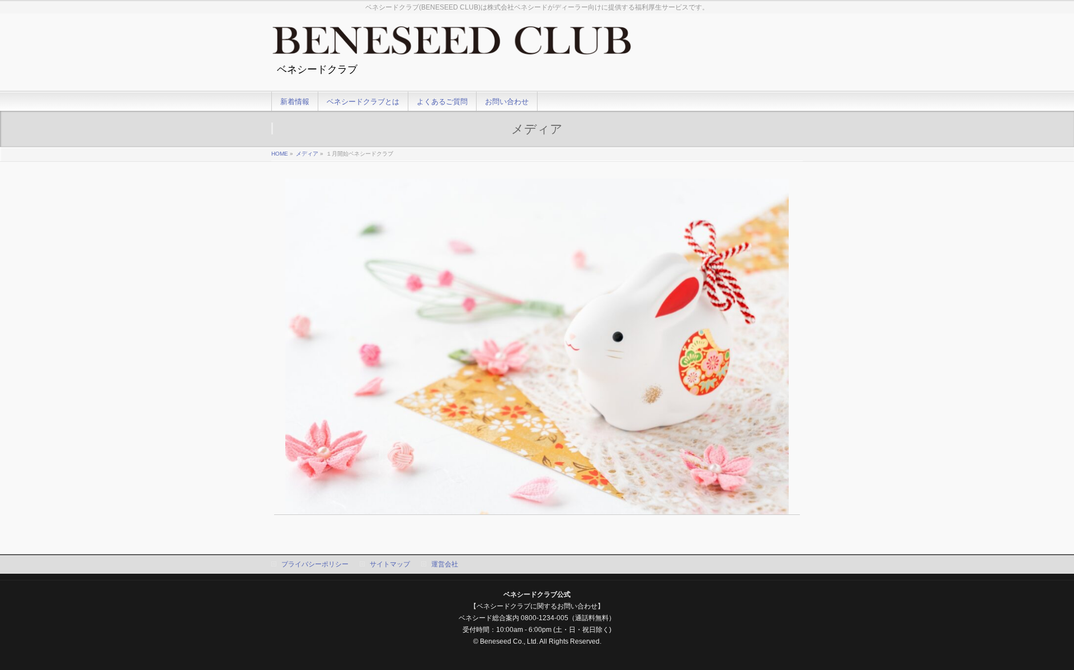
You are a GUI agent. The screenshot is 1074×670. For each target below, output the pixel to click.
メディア (307, 154)
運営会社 (444, 564)
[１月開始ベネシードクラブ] (537, 346)
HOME (279, 154)
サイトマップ (390, 564)
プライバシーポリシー (314, 564)
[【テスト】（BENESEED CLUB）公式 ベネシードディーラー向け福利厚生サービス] (451, 44)
